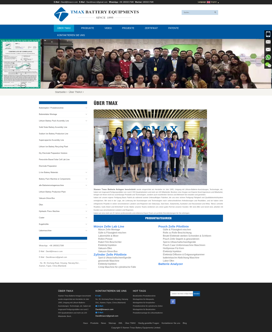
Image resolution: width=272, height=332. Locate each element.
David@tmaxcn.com (69, 2)
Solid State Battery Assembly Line (53, 127)
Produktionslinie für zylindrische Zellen (148, 306)
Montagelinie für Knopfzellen (144, 303)
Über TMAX (64, 28)
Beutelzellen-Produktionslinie (144, 296)
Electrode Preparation (48, 166)
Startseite (60, 92)
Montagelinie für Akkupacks (143, 299)
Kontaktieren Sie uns (71, 35)
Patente (173, 28)
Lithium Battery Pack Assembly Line (54, 121)
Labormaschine (45, 230)
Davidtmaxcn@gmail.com (97, 2)
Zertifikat (151, 28)
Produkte (87, 28)
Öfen (41, 205)
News (103, 323)
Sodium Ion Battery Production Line (53, 134)
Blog (185, 323)
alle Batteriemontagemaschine (51, 185)
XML (120, 323)
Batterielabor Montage (48, 114)
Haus (85, 323)
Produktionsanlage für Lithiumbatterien (148, 313)
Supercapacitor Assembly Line (51, 140)
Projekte (128, 28)
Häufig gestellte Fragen (148, 323)
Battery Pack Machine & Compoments (55, 179)
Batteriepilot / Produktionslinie (51, 108)
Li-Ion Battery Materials (48, 172)
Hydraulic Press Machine (49, 211)
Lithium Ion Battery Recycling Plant (53, 147)
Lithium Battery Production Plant (52, 192)
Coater (41, 218)
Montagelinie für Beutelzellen (144, 309)
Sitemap (112, 323)
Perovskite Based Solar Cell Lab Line (54, 159)
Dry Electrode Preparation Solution (53, 153)
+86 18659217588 (126, 2)
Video (108, 28)
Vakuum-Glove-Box (47, 198)
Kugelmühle (44, 224)
